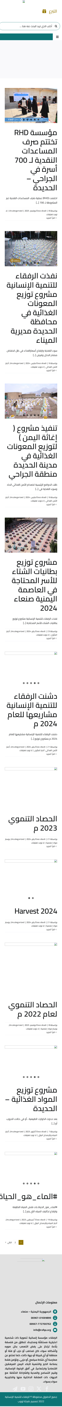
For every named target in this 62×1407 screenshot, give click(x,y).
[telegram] (15, 1388)
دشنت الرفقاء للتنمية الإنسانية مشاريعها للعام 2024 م (32, 710)
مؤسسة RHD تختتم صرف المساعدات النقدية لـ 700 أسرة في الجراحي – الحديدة (35, 160)
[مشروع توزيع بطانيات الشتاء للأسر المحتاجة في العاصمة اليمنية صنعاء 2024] (31, 535)
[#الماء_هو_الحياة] (31, 1169)
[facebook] (47, 1388)
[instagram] (31, 1388)
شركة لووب (24, 1401)
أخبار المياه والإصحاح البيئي (45, 1223)
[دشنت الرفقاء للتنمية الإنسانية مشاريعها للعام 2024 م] (31, 669)
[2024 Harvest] (31, 880)
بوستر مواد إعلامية (49, 1029)
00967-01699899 (41, 1317)
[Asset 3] (31, 1259)
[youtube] (23, 1388)
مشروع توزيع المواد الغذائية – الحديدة (31, 1099)
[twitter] (39, 1388)
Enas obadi (41, 211)
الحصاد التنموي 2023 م (32, 823)
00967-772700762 (40, 1323)
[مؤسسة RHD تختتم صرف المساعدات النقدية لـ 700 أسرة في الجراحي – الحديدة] (31, 105)
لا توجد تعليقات (37, 367)
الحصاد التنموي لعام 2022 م (32, 1009)
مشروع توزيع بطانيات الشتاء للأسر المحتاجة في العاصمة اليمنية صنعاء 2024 (34, 585)
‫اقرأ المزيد (51, 218)
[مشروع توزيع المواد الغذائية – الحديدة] (31, 1062)
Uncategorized (16, 211)
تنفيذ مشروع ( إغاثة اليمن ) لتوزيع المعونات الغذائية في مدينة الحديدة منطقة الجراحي (32, 451)
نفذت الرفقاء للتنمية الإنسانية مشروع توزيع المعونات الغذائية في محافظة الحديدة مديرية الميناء (32, 307)
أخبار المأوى (39, 750)
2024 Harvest (35, 911)
